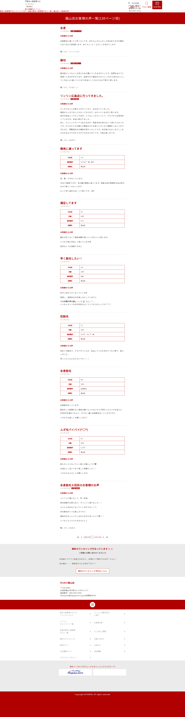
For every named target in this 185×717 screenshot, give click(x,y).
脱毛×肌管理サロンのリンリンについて (68, 613)
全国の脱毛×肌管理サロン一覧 (67, 631)
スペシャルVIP (73, 51)
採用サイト (64, 645)
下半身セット (73, 87)
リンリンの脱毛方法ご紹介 (102, 613)
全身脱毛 (71, 140)
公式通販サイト (66, 651)
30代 (65, 51)
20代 (65, 87)
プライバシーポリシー (68, 657)
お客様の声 (98, 622)
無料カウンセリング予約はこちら (92, 571)
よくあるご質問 (100, 631)
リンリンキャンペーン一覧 (66, 622)
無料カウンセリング (67, 639)
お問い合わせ (99, 639)
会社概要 (97, 651)
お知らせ (97, 645)
